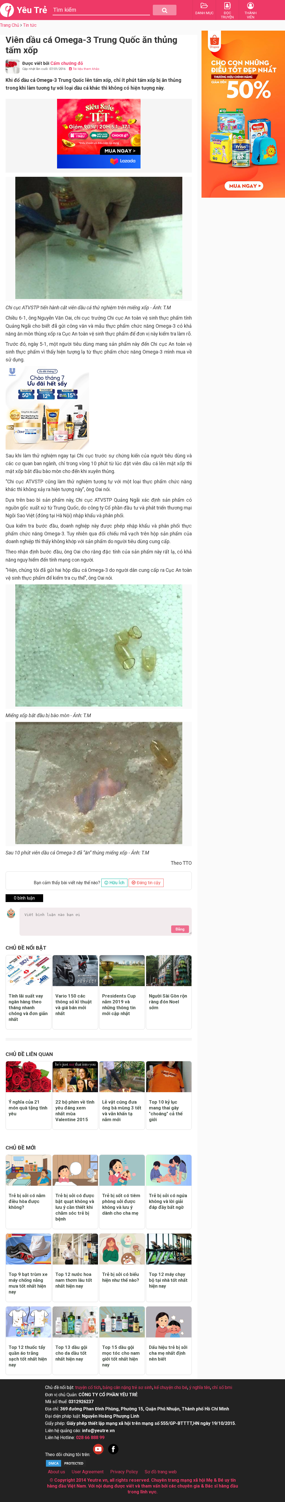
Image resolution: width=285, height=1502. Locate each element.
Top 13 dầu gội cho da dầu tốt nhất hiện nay (71, 1353)
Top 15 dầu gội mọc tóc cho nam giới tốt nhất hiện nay (121, 1356)
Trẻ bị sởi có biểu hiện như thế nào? (120, 1277)
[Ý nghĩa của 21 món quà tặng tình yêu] (28, 1076)
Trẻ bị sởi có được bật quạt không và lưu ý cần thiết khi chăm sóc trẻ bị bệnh (74, 1207)
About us (56, 1471)
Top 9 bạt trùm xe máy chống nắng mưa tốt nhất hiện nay (28, 1283)
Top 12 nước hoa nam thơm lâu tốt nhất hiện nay (73, 1280)
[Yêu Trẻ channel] (98, 1454)
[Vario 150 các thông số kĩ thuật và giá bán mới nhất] (75, 970)
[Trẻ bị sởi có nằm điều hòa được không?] (28, 1170)
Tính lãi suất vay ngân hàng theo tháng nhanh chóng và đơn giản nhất (28, 1007)
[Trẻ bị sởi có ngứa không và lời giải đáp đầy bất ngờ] (168, 1170)
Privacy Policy (124, 1471)
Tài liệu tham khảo (85, 69)
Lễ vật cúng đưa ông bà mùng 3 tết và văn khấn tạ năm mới (121, 1110)
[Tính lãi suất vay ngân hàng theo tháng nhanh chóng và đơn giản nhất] (28, 970)
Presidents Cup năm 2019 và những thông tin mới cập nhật (119, 1004)
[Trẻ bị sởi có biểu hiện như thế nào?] (122, 1249)
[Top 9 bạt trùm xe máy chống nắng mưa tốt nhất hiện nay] (28, 1249)
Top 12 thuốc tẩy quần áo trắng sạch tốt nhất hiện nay (28, 1356)
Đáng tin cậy (148, 882)
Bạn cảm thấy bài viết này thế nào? (67, 882)
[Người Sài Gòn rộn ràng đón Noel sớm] (168, 970)
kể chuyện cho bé (170, 1387)
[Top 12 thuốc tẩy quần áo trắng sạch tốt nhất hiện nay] (28, 1322)
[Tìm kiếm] (164, 10)
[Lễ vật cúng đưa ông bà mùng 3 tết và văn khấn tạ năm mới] (122, 1076)
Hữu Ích (116, 882)
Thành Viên (251, 15)
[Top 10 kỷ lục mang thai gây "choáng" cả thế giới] (168, 1076)
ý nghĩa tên (199, 1387)
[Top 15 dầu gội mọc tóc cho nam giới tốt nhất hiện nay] (122, 1322)
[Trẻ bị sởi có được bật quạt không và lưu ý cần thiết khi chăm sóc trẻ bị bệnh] (75, 1170)
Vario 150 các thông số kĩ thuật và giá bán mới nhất (73, 1004)
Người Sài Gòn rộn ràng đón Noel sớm (168, 1001)
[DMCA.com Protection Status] (66, 1466)
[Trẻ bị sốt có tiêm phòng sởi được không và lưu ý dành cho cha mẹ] (122, 1170)
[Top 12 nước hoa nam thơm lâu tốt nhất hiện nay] (75, 1249)
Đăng (180, 929)
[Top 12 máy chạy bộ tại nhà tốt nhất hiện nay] (168, 1249)
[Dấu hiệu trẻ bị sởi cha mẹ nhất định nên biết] (168, 1322)
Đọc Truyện (227, 15)
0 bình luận (24, 898)
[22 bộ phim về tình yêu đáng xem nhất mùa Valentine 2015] (75, 1076)
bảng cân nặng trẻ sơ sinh (127, 1387)
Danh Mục (204, 13)
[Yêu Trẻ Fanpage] (113, 1454)
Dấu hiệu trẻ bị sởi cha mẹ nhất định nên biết (168, 1353)
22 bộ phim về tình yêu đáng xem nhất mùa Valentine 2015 (74, 1110)
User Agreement (88, 1471)
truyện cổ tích (88, 1387)
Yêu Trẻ (32, 10)
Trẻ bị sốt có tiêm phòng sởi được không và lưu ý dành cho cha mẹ (121, 1204)
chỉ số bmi (222, 1387)
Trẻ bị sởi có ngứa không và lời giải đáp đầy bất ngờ (168, 1201)
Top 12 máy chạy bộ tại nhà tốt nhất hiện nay (168, 1280)
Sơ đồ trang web (161, 1471)
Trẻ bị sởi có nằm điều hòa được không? (27, 1201)
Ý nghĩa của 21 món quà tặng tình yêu (28, 1107)
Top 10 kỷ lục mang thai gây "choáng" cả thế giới (166, 1110)
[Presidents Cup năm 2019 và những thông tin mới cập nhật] (122, 970)
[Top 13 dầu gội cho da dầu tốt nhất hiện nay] (75, 1322)
